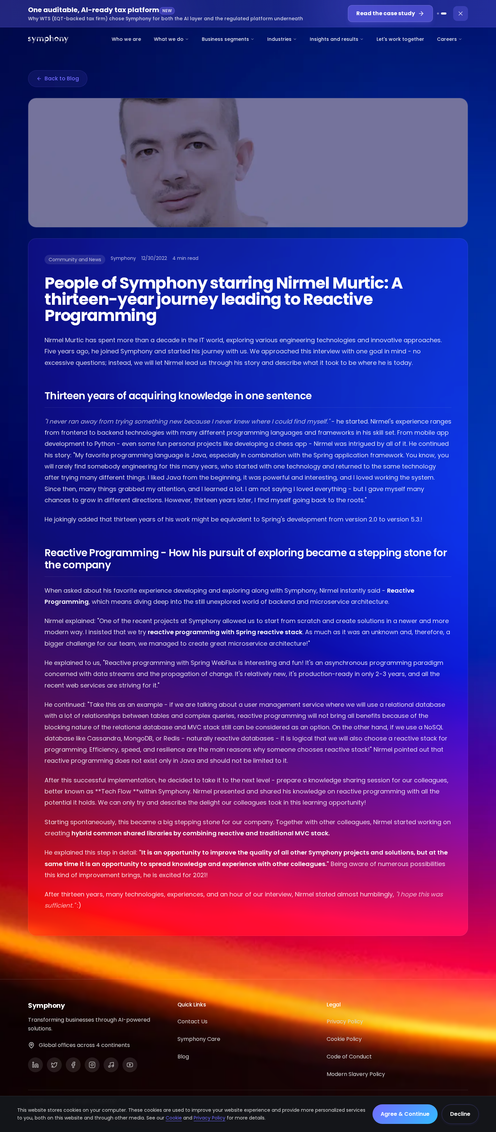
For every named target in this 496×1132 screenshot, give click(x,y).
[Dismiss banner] (460, 13)
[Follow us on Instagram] (92, 1064)
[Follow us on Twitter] (54, 1064)
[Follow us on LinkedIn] (35, 1064)
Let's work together (400, 39)
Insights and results (334, 39)
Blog (183, 1056)
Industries (279, 39)
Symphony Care (198, 1039)
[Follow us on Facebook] (73, 1064)
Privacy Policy (209, 1117)
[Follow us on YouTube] (129, 1064)
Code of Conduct (349, 1056)
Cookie (174, 1117)
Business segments (225, 39)
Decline (460, 1114)
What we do (169, 39)
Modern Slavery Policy (356, 1074)
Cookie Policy (344, 1039)
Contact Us (192, 1021)
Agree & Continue (405, 1114)
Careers (447, 39)
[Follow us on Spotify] (111, 1064)
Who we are (126, 39)
